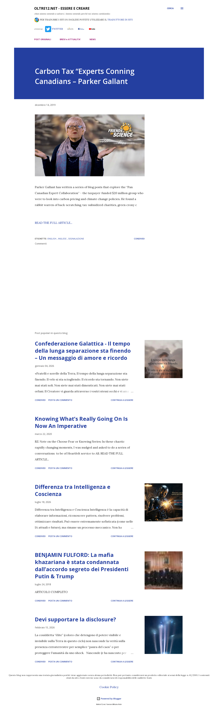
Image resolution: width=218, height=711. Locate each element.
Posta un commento (60, 400)
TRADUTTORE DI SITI (120, 19)
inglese (62, 238)
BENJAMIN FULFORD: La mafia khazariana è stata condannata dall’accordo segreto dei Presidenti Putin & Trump (81, 565)
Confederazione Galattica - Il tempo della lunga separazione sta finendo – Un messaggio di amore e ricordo (83, 350)
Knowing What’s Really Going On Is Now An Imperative (81, 422)
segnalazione (76, 238)
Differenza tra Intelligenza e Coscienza (72, 490)
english (52, 238)
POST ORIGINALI (42, 39)
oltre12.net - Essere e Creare (62, 8)
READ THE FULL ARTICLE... (53, 223)
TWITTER (57, 28)
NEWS (93, 39)
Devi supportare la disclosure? (75, 619)
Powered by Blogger (110, 698)
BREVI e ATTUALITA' (70, 39)
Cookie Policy (109, 687)
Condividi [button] (139, 238)
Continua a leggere (122, 400)
